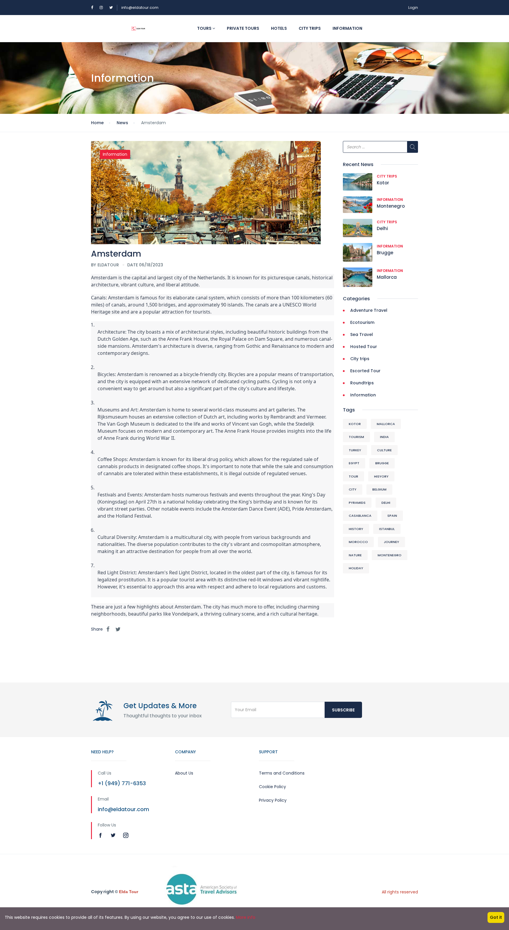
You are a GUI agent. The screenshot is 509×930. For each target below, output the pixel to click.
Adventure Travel (368, 310)
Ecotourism (362, 322)
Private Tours (243, 28)
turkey (355, 450)
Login (413, 7)
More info (245, 917)
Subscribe (343, 710)
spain (392, 515)
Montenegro (391, 206)
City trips (387, 176)
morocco (358, 541)
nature (355, 555)
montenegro (389, 555)
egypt (354, 463)
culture (384, 450)
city (352, 489)
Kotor (383, 183)
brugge (382, 463)
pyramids (357, 502)
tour (353, 476)
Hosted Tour (363, 347)
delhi (385, 502)
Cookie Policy (272, 787)
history (356, 528)
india (384, 436)
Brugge (385, 253)
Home (97, 123)
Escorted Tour (365, 371)
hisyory (381, 476)
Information (347, 28)
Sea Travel (361, 334)
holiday (356, 568)
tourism (356, 436)
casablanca (360, 515)
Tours (204, 28)
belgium (379, 489)
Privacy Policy (273, 800)
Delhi (382, 228)
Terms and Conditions (282, 773)
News (122, 123)
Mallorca (387, 277)
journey (391, 541)
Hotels (279, 28)
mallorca (386, 423)
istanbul (387, 528)
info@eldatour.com (139, 7)
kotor (355, 423)
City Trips (310, 28)
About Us (184, 773)
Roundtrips (362, 383)
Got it (496, 917)
